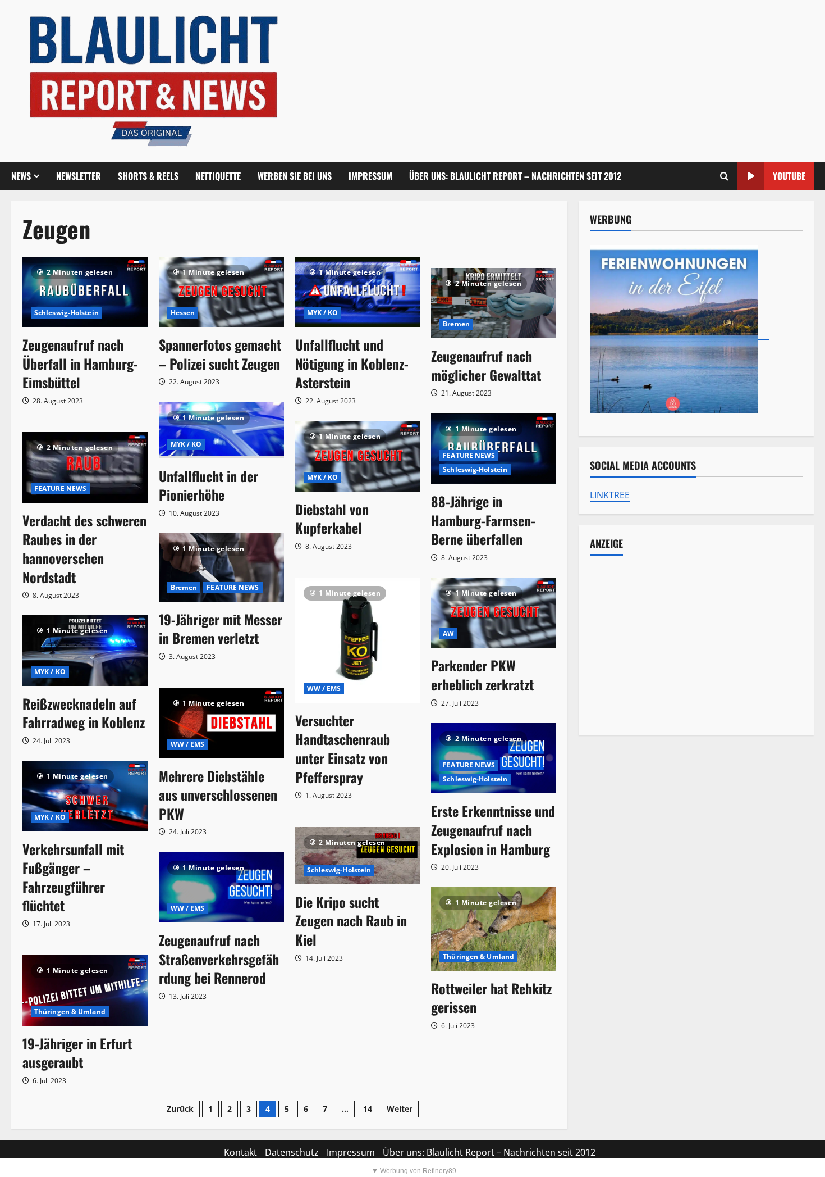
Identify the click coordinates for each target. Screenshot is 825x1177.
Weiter (399, 1108)
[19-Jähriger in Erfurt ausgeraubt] (85, 990)
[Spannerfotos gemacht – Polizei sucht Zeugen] (221, 292)
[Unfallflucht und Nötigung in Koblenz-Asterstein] (357, 292)
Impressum (370, 176)
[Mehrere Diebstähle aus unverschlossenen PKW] (221, 723)
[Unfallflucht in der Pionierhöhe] (221, 430)
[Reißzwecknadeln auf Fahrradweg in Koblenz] (85, 650)
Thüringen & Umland (478, 956)
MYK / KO (322, 312)
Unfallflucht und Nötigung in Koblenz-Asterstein (352, 363)
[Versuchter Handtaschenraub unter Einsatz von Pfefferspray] (357, 640)
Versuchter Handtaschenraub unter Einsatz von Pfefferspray (342, 748)
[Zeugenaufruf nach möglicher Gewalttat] (493, 303)
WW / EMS (324, 688)
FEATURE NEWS (469, 455)
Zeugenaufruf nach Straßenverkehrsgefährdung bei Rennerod (219, 959)
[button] (724, 176)
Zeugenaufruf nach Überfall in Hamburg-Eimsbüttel (80, 363)
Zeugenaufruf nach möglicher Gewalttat (486, 365)
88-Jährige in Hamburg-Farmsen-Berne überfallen (483, 520)
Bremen (456, 324)
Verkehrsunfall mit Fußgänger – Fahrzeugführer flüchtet (73, 877)
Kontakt (240, 1152)
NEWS (21, 176)
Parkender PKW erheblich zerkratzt (482, 674)
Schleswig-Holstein (66, 312)
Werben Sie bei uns (295, 176)
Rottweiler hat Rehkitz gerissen (491, 997)
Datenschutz (292, 1152)
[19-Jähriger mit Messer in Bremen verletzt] (221, 567)
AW (448, 633)
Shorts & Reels (148, 176)
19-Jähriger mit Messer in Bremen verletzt (220, 628)
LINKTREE (610, 495)
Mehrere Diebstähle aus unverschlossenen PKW (218, 795)
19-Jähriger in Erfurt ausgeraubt (77, 1053)
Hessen (183, 312)
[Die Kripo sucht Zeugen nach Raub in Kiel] (357, 855)
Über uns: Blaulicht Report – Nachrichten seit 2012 (515, 176)
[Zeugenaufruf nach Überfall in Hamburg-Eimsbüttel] (85, 292)
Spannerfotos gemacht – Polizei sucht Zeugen (220, 354)
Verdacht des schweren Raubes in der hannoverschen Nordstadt (84, 548)
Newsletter (78, 176)
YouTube (789, 176)
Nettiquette (218, 176)
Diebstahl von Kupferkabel (332, 518)
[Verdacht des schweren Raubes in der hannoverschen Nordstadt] (85, 467)
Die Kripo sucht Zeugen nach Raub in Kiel (351, 920)
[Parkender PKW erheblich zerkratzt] (493, 613)
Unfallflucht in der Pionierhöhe (208, 485)
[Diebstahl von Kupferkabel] (357, 456)
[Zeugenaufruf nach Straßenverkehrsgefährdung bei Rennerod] (221, 887)
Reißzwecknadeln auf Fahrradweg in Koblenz (83, 713)
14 (367, 1108)
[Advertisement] (696, 645)
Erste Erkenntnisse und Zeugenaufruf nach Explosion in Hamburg (493, 829)
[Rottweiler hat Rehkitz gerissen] (493, 928)
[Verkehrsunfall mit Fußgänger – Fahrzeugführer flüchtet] (85, 796)
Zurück (180, 1108)
